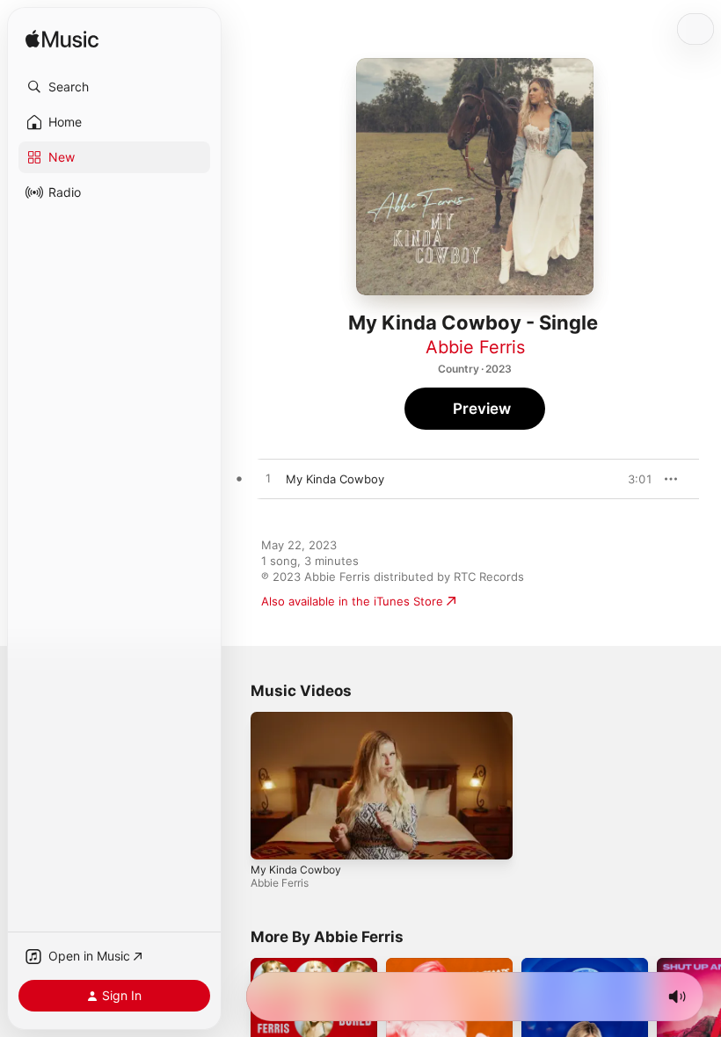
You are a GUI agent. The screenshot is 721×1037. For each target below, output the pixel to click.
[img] (61, 40)
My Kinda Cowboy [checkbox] (335, 479)
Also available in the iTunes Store (352, 601)
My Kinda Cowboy (296, 868)
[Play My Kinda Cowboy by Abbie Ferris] (268, 479)
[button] (114, 87)
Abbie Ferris (475, 347)
